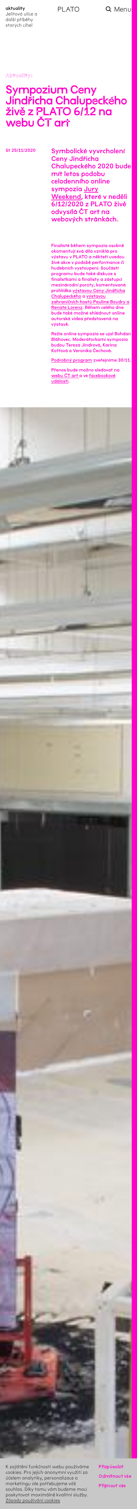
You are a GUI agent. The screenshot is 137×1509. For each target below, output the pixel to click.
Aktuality (18, 76)
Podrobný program (71, 360)
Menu (122, 9)
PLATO (68, 9)
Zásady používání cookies (33, 1500)
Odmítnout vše (115, 1476)
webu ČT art (65, 375)
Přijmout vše (112, 1485)
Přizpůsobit (111, 1466)
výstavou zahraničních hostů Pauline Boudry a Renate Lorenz (90, 302)
